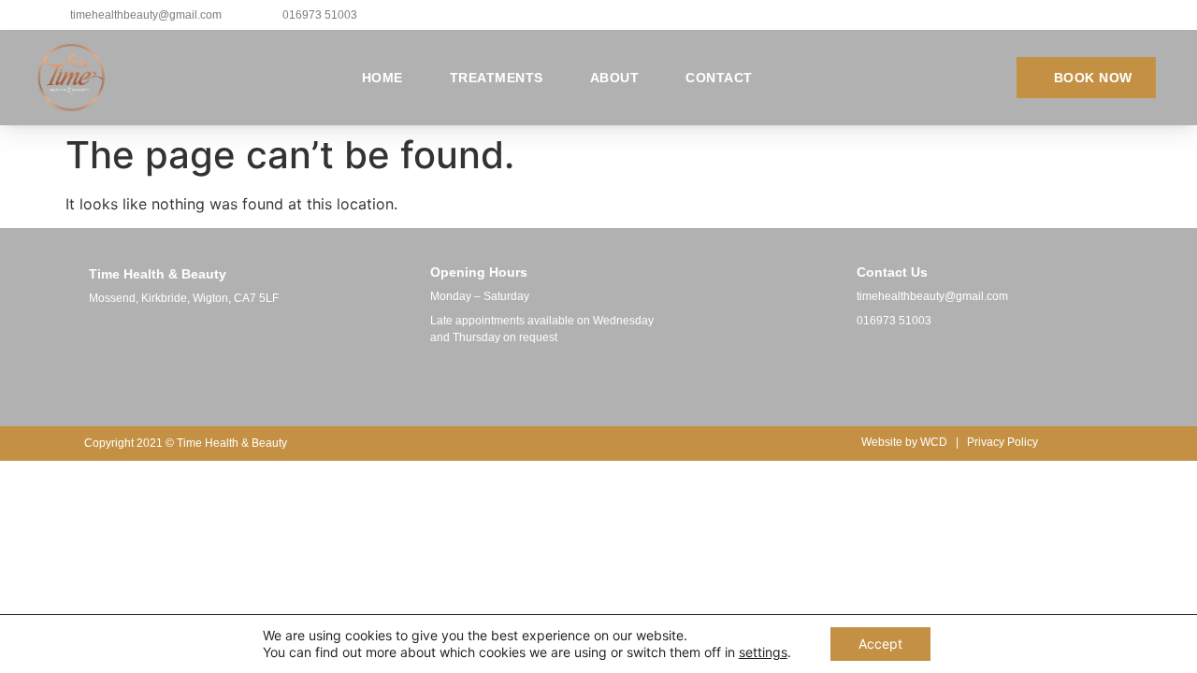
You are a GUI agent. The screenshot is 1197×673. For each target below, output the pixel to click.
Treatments (496, 77)
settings (763, 652)
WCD (933, 442)
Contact (719, 77)
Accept (880, 644)
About (615, 77)
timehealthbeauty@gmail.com (932, 296)
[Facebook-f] (861, 370)
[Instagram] (908, 370)
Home (382, 77)
